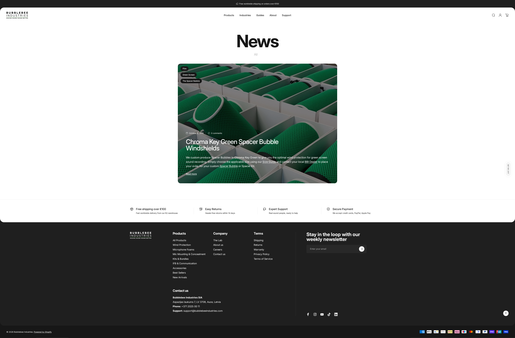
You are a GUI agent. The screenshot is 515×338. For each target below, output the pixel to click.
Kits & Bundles (181, 258)
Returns (258, 244)
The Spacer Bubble (191, 81)
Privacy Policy (261, 254)
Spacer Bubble (229, 166)
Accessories (179, 268)
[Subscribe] (361, 249)
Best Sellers (179, 272)
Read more (191, 174)
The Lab (217, 240)
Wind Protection (182, 244)
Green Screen (189, 75)
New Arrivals (180, 277)
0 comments (216, 133)
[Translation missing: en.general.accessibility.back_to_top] (506, 313)
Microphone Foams (183, 249)
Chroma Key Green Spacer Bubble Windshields (232, 145)
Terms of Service (263, 258)
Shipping (258, 240)
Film (184, 68)
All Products (179, 240)
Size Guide (269, 161)
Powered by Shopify (43, 332)
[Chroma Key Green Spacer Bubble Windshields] (257, 123)
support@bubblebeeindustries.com (203, 310)
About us (218, 244)
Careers (217, 249)
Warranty (259, 249)
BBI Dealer (311, 161)
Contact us (219, 254)
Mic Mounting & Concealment (189, 254)
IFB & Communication (185, 263)
